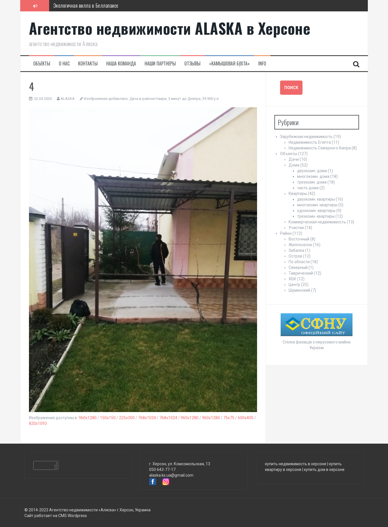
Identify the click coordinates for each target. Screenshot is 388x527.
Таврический (301, 273)
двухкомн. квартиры (316, 199)
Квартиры (298, 193)
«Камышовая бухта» (229, 63)
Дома (294, 165)
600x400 (245, 417)
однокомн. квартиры (316, 210)
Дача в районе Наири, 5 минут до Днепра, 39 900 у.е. (174, 98)
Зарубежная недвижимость (306, 136)
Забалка (296, 250)
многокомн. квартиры (317, 205)
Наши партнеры (160, 63)
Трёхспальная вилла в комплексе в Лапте (94, 9)
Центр (294, 284)
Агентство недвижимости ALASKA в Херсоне (169, 28)
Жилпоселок (300, 244)
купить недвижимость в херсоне (295, 464)
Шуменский (299, 290)
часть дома (308, 188)
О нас (64, 63)
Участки (296, 227)
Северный (298, 267)
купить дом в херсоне (324, 469)
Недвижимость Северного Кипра (320, 148)
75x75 (228, 417)
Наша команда (121, 63)
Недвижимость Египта (310, 142)
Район (286, 233)
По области (299, 262)
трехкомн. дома (312, 182)
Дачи (294, 159)
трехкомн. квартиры (316, 216)
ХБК (292, 279)
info (262, 63)
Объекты (41, 63)
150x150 (108, 417)
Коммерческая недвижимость (317, 222)
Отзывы (192, 63)
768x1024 (147, 417)
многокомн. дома (313, 176)
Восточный (299, 239)
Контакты (88, 63)
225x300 (127, 417)
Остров (295, 256)
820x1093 (38, 423)
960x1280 (88, 417)
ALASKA (68, 98)
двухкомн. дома (312, 170)
